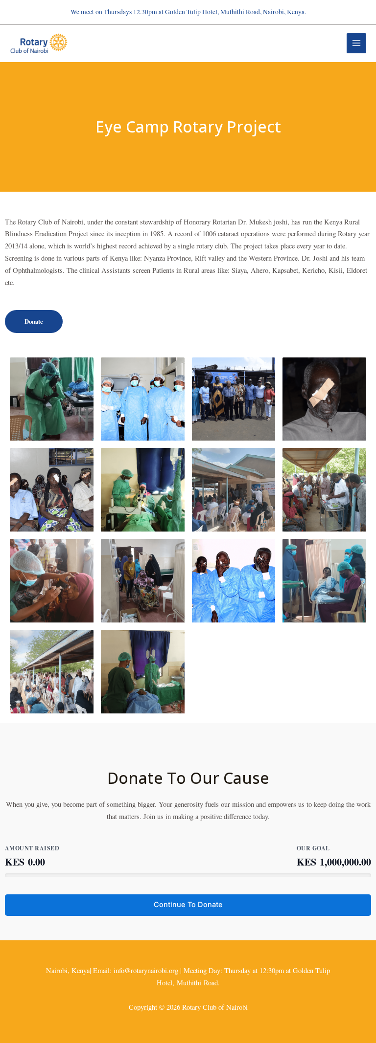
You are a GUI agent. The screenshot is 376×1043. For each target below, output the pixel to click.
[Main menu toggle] (356, 43)
